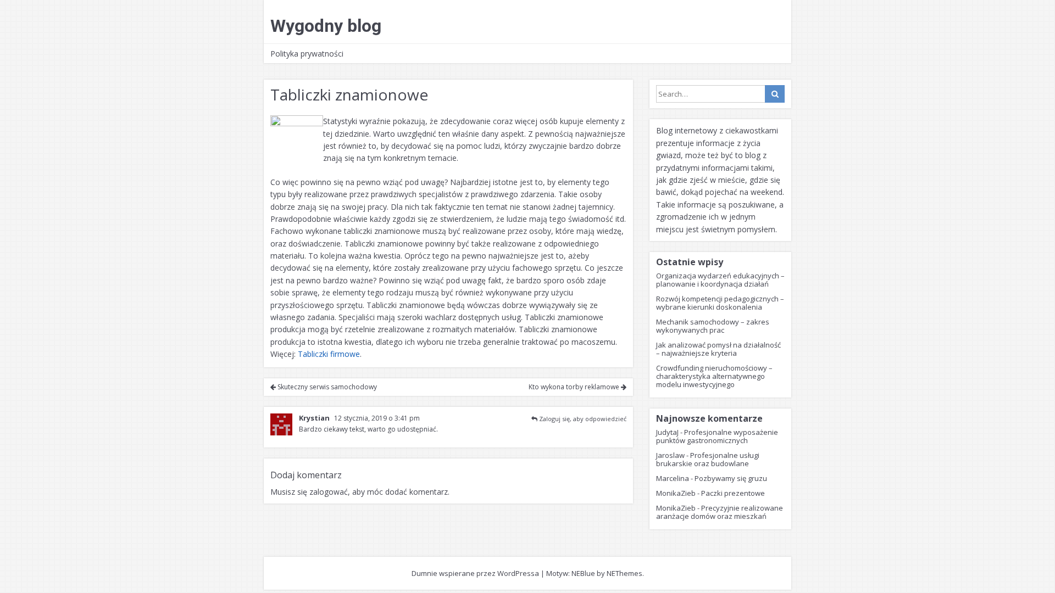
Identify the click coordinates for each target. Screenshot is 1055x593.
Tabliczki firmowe (329, 354)
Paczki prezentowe (733, 493)
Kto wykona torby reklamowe (575, 386)
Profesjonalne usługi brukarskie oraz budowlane (707, 459)
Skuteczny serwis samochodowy (326, 386)
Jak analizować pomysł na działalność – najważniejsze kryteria (718, 349)
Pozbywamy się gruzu (731, 478)
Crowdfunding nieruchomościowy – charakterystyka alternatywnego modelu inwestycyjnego (714, 376)
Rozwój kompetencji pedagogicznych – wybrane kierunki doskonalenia (720, 303)
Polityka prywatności (306, 53)
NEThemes (624, 573)
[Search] (775, 94)
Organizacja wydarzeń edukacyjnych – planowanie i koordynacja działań (720, 280)
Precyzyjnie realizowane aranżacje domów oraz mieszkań (719, 512)
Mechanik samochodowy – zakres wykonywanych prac (712, 326)
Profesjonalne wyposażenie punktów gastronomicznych (717, 436)
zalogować (328, 491)
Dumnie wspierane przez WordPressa (475, 573)
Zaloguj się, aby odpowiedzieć (582, 419)
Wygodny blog (325, 25)
